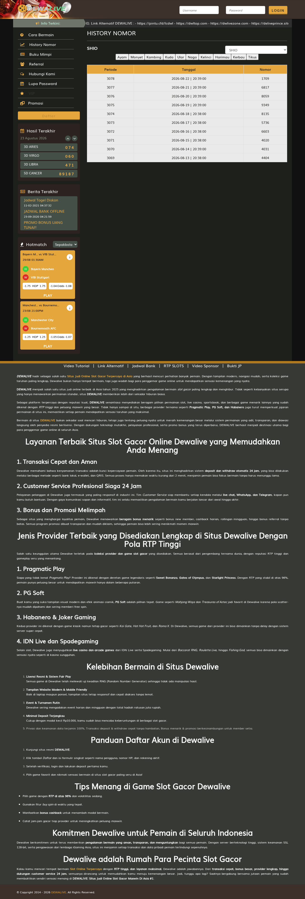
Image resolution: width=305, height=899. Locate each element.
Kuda (169, 57)
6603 (265, 131)
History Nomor (41, 44)
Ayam (122, 57)
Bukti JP (234, 365)
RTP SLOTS (174, 365)
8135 (265, 113)
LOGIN (278, 10)
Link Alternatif (111, 365)
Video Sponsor (205, 365)
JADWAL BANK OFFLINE (44, 211)
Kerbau (238, 57)
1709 (265, 78)
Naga (192, 57)
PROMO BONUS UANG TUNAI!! (43, 225)
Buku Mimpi (39, 54)
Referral (35, 64)
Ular (180, 57)
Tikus (252, 57)
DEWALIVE (47, 420)
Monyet (137, 57)
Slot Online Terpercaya (86, 869)
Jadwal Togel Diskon (41, 199)
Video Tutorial (76, 365)
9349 (265, 104)
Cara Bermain (40, 34)
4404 (265, 157)
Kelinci (206, 57)
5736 (265, 122)
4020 (265, 140)
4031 (265, 148)
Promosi (35, 103)
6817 (265, 87)
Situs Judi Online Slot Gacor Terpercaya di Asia (99, 376)
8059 (265, 96)
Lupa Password (41, 83)
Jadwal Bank (143, 365)
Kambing (154, 57)
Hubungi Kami (40, 73)
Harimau (222, 57)
